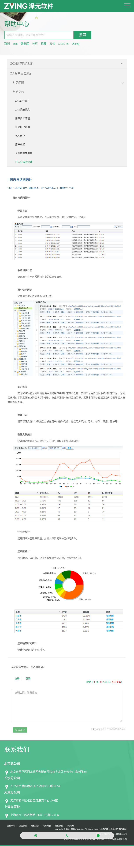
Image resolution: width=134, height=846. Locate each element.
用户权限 (20, 144)
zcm (15, 43)
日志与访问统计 (23, 162)
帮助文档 (18, 91)
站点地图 (47, 826)
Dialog (75, 43)
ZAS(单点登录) (20, 73)
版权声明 (11, 826)
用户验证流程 (22, 118)
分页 (35, 43)
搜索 (82, 35)
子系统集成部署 (23, 153)
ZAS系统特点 (22, 109)
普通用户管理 (22, 127)
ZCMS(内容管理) (22, 63)
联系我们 (71, 826)
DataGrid (63, 43)
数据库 (25, 43)
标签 (43, 43)
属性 (52, 43)
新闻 (7, 43)
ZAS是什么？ (22, 101)
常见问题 (18, 82)
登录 (28, 678)
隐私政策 (35, 826)
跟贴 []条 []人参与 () (104, 682)
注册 (17, 678)
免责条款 (23, 826)
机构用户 (20, 136)
